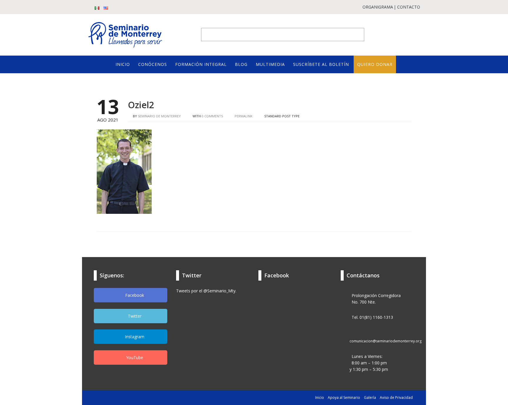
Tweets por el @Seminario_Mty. (206, 291)
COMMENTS (212, 116)
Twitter (134, 316)
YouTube (134, 357)
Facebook (134, 295)
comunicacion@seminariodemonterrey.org (386, 341)
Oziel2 (141, 105)
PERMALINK (243, 116)
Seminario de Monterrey (159, 116)
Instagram (134, 336)
